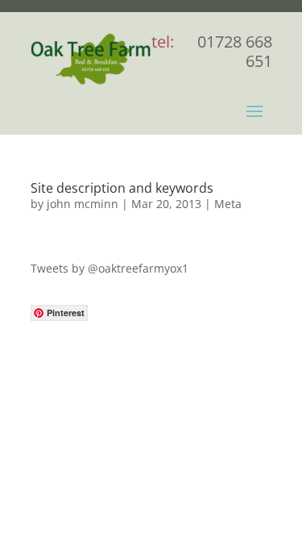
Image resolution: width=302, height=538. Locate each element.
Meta (228, 203)
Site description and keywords (122, 188)
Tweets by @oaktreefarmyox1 (109, 268)
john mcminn (82, 203)
